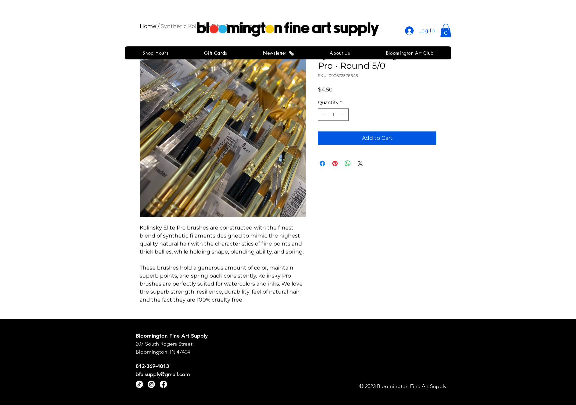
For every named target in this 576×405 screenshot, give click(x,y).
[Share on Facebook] (322, 163)
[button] (445, 30)
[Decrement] (323, 114)
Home (148, 26)
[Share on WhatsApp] (348, 163)
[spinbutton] (333, 114)
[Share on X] (360, 163)
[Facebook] (163, 384)
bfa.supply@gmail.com (163, 374)
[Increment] (343, 114)
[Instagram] (151, 384)
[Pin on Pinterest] (335, 163)
